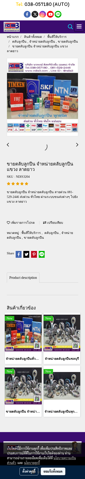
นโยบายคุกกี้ (32, 463)
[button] (68, 26)
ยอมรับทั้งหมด (53, 471)
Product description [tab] (23, 278)
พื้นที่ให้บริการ (32, 233)
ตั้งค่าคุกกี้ (28, 471)
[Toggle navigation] (79, 27)
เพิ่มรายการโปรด (22, 222)
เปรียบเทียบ (54, 222)
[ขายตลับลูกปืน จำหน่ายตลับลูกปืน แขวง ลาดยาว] (42, 97)
